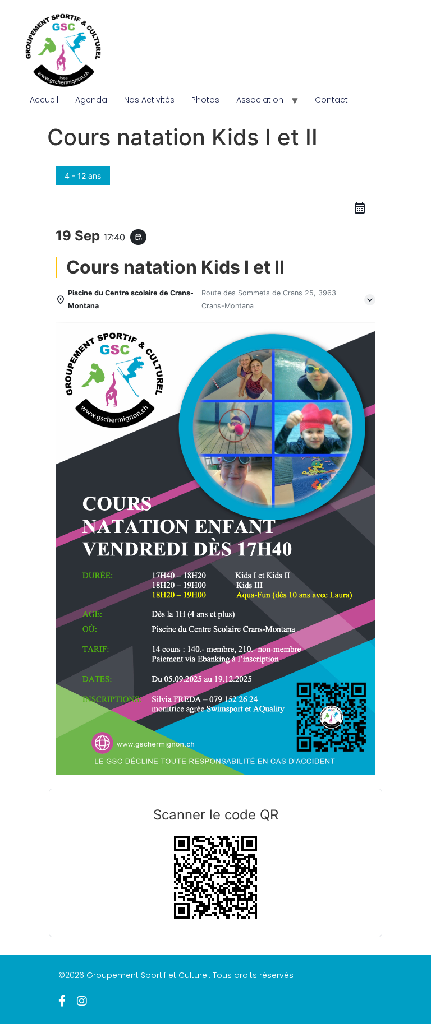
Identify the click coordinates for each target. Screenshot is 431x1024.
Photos (205, 99)
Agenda (91, 99)
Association (259, 99)
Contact (331, 99)
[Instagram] (82, 1001)
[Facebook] (62, 1001)
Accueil (44, 99)
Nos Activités (149, 99)
